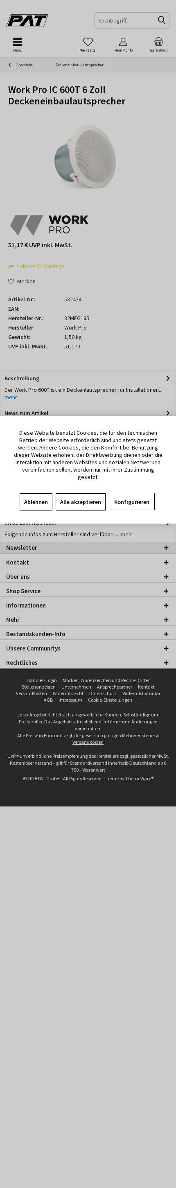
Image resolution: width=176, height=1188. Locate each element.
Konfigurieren (131, 502)
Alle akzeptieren (80, 502)
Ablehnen (36, 502)
